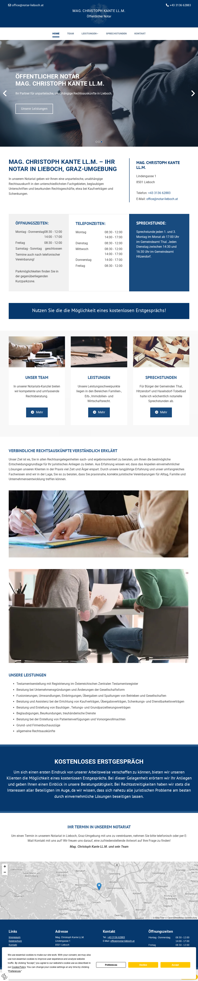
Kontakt (140, 33)
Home (55, 33)
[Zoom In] (5, 866)
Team (70, 33)
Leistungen (89, 33)
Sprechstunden (116, 33)
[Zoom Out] (5, 872)
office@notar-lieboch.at (162, 199)
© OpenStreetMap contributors (181, 917)
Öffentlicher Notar (99, 16)
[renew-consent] (4, 976)
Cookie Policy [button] (19, 967)
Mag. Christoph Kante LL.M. (99, 11)
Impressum (14, 937)
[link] (90, 33)
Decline (143, 965)
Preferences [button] (15, 971)
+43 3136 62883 (180, 5)
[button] (34, 109)
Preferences (111, 965)
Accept (175, 965)
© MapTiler (159, 917)
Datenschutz (15, 941)
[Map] (99, 891)
